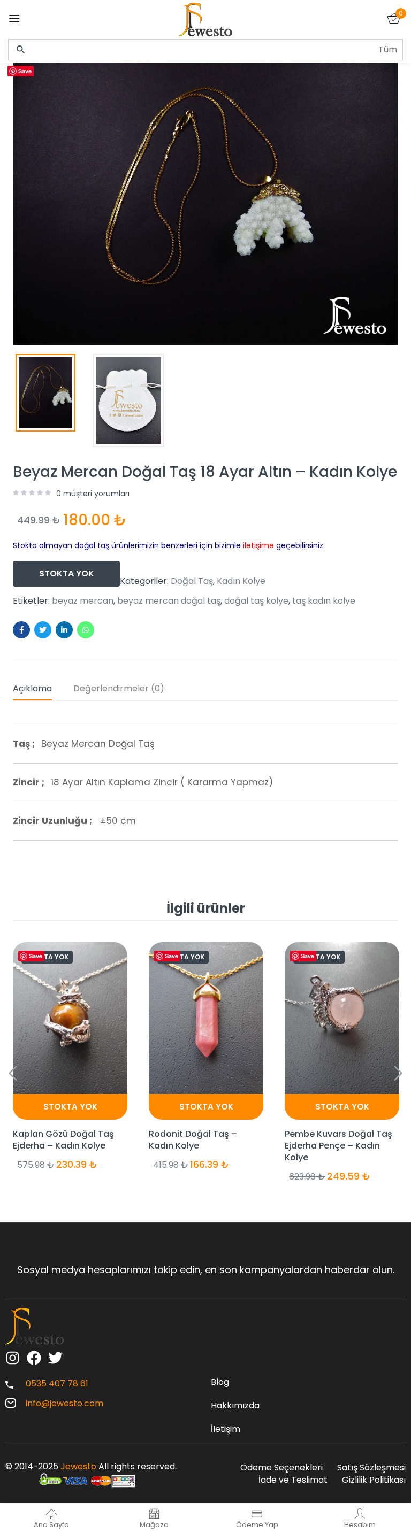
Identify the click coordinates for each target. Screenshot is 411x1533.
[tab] (43, 690)
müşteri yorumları (93, 493)
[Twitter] (55, 1358)
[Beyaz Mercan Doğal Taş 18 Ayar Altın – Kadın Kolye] (21, 629)
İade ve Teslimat (293, 1480)
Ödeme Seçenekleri (281, 1467)
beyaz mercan (82, 601)
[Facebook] (34, 1358)
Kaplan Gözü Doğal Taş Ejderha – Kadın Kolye (63, 1140)
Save (25, 71)
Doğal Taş (192, 581)
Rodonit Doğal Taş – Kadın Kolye (193, 1140)
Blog (220, 1382)
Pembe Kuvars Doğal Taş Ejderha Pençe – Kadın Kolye (338, 1146)
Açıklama (32, 688)
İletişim (225, 1429)
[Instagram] (12, 1358)
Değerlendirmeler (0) (118, 688)
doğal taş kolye (256, 601)
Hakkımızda (235, 1405)
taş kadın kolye (323, 601)
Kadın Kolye (241, 581)
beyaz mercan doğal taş (168, 601)
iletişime (258, 545)
